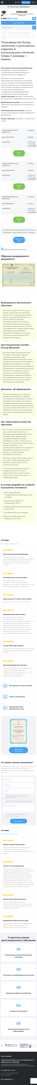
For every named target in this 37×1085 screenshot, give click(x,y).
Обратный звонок (18, 23)
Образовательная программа (14, 249)
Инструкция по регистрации (20, 685)
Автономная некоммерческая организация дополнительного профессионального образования (17, 1062)
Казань (18, 2)
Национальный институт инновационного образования (21, 13)
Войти (33, 2)
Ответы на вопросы (17, 697)
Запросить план (19, 240)
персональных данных (13, 816)
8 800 (9, 18)
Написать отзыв (13, 543)
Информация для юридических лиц (16, 708)
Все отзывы (4, 543)
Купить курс (19, 153)
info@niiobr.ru (8, 1079)
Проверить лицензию (18, 750)
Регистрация (26, 2)
